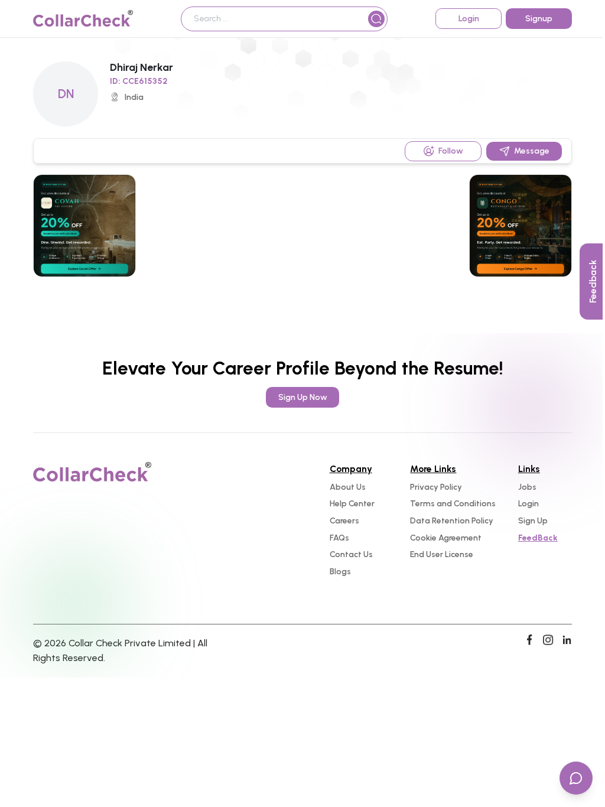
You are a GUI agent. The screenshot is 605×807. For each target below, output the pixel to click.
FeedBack (538, 538)
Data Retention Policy (451, 521)
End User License (441, 554)
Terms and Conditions (453, 504)
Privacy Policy (436, 487)
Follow (450, 151)
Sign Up (533, 521)
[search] (376, 19)
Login (528, 504)
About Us (348, 487)
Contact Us (351, 554)
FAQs (339, 538)
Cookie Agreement (446, 538)
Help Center (352, 504)
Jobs (527, 487)
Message (531, 151)
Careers (344, 521)
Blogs (340, 572)
